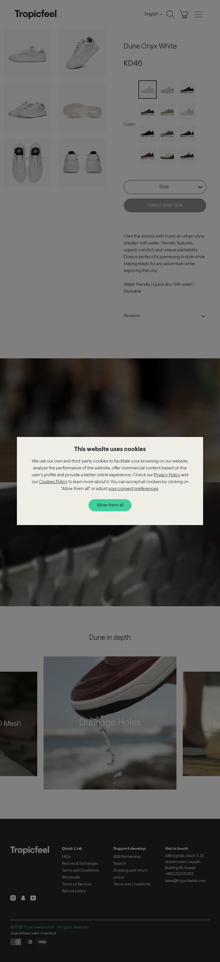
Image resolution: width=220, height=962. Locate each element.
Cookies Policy (53, 482)
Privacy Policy (167, 475)
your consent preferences (133, 489)
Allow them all (110, 505)
